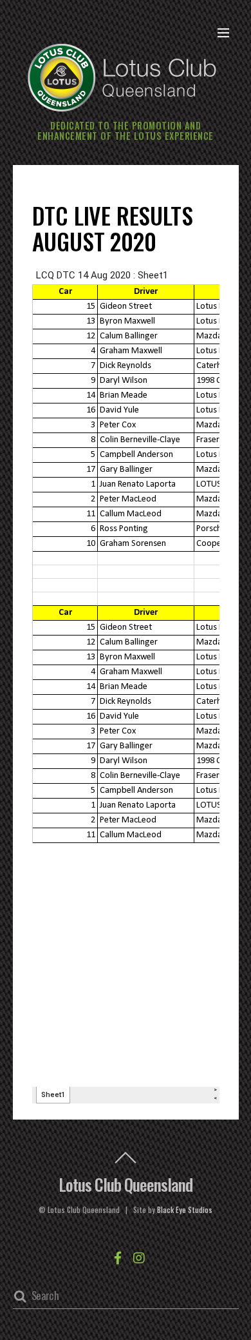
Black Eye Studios (184, 1210)
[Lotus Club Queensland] (122, 75)
